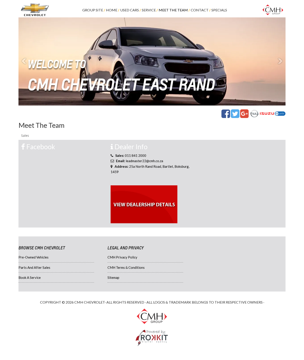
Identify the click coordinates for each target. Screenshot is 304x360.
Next (279, 61)
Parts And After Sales (34, 267)
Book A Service (29, 277)
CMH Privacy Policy (122, 257)
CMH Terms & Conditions (126, 267)
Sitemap (113, 277)
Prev (24, 61)
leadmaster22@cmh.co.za (144, 161)
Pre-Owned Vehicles (33, 257)
